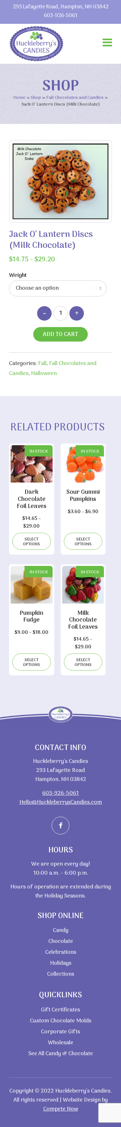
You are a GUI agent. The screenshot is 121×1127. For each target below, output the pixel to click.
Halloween (44, 373)
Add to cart (60, 334)
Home (19, 97)
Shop (36, 97)
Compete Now (60, 1109)
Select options (31, 542)
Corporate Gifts (60, 1032)
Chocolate (60, 941)
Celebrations (60, 952)
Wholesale (60, 1042)
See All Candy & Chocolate (60, 1053)
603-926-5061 (60, 16)
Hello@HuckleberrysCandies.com (60, 802)
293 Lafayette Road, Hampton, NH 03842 (60, 7)
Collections (60, 974)
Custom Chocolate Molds (60, 1021)
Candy (60, 930)
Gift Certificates (60, 1010)
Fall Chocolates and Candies (75, 97)
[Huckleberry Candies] (36, 43)
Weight (18, 275)
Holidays (60, 963)
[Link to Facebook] (60, 825)
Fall (42, 363)
